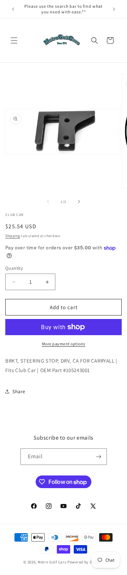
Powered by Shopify (85, 562)
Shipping (12, 236)
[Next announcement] (114, 9)
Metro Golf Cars (52, 562)
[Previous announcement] (13, 9)
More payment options (63, 343)
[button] (14, 40)
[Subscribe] (99, 456)
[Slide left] (48, 201)
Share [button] (18, 391)
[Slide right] (79, 201)
